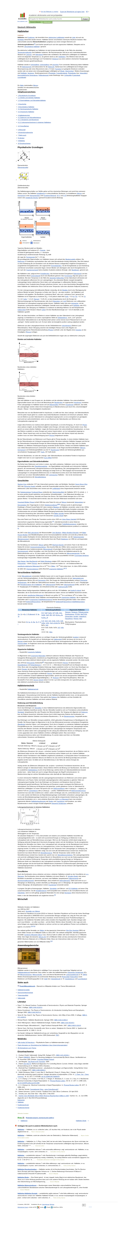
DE (87, 11)
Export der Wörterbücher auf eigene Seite (72, 11)
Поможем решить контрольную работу (40, 1118)
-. (26, 1042)
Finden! (85, 19)
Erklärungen (47, 22)
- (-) (42, 1045)
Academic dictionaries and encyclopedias (45, 15)
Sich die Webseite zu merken (49, 11)
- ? (44, 1089)
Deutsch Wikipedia (35, 22)
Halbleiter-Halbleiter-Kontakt (27, 1193)
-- (58, 195)
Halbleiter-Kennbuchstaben (27, 1169)
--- (35, 1007)
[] (34, 44)
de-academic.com (22, 21)
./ (51, 1076)
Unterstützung (45, 1204)
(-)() (55, 623)
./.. (29, 1083)
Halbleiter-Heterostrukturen (27, 1185)
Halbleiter (21, 1129)
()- (76, 590)
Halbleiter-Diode (81, 1120)
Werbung (52, 1204)
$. (44, 1096)
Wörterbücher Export (23, 1207)
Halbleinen (24, 1120)
